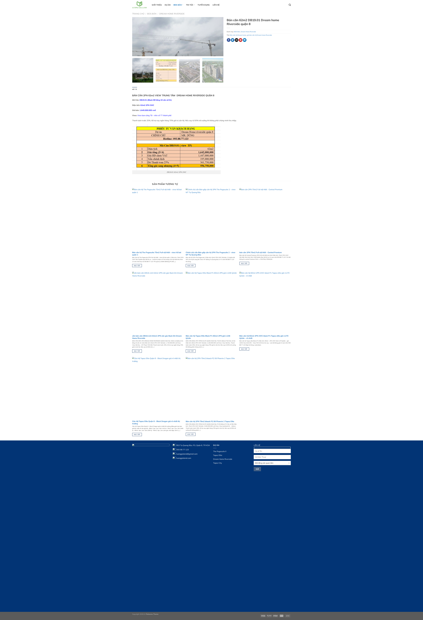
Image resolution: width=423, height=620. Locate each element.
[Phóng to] (135, 53)
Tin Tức (189, 5)
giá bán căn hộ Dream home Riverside (259, 35)
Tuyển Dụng (204, 5)
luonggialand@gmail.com (187, 454)
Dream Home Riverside (172, 13)
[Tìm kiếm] (290, 4)
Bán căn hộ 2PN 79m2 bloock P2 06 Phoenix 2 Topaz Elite (210, 421)
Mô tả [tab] (134, 89)
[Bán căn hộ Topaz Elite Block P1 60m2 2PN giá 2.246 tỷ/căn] (211, 302)
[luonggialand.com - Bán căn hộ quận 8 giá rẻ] (140, 5)
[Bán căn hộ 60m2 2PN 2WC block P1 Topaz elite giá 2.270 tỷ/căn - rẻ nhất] (265, 302)
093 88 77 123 (182, 449)
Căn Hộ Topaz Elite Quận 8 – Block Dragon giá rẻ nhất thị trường (156, 422)
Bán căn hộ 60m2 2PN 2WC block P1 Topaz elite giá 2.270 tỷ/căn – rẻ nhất (263, 337)
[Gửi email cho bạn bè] (236, 40)
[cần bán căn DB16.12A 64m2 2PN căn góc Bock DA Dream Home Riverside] (158, 302)
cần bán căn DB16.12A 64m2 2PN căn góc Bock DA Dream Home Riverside (157, 337)
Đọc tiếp (137, 265)
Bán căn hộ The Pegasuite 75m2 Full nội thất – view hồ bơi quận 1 (156, 253)
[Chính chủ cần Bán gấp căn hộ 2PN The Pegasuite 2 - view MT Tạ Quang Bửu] (211, 219)
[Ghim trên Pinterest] (240, 40)
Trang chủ (138, 13)
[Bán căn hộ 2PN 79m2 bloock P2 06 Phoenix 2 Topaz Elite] (211, 388)
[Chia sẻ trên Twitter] (232, 40)
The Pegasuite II (219, 451)
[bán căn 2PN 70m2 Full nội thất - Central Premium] (265, 219)
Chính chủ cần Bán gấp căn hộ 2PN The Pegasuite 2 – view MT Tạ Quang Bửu (210, 253)
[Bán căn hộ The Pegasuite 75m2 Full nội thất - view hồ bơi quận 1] (158, 219)
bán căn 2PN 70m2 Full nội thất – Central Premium (260, 252)
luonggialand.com (183, 458)
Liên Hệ (216, 5)
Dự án (168, 5)
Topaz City (217, 463)
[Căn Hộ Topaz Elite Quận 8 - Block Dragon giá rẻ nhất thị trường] (158, 388)
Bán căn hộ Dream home (238, 35)
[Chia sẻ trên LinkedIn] (244, 40)
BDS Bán (177, 5)
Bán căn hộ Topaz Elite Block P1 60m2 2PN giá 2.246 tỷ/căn (208, 337)
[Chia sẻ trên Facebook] (228, 40)
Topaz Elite (217, 455)
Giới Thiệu (157, 5)
